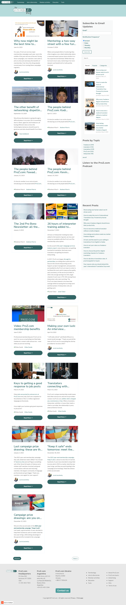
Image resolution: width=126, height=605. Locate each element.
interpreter (88, 153)
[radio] (97, 41)
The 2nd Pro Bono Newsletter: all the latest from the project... (26, 225)
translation (89, 149)
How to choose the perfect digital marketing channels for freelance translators (94, 253)
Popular (94, 65)
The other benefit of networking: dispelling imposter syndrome (28, 109)
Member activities (45, 2)
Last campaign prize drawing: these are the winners (28, 448)
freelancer (89, 145)
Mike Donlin (28, 347)
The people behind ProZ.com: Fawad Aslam (25, 171)
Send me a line (20, 462)
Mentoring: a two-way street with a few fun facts (61, 42)
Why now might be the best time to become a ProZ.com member (26, 42)
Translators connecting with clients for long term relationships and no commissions (60, 385)
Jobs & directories (32, 2)
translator (89, 147)
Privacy (73, 598)
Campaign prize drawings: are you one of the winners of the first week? (27, 516)
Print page (80, 598)
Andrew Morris (65, 127)
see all (85, 157)
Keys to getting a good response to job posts (28, 385)
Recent (87, 65)
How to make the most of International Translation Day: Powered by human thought (96, 217)
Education (55, 2)
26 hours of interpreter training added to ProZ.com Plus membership (61, 225)
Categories (103, 65)
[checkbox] (97, 44)
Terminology (20, 2)
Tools (62, 2)
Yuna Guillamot (24, 134)
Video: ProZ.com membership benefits (27, 327)
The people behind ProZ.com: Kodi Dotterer (59, 109)
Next (75, 558)
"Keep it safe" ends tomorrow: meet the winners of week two (60, 448)
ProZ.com (89, 151)
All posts (17, 558)
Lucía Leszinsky (24, 72)
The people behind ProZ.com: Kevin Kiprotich (59, 171)
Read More (27, 78)
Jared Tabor (61, 291)
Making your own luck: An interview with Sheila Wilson (61, 327)
